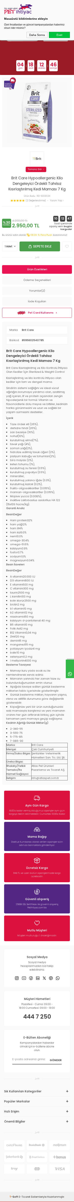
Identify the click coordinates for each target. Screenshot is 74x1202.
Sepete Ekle (42, 246)
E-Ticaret (24, 1197)
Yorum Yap (56, 200)
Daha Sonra (37, 35)
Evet (59, 35)
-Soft (14, 1197)
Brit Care (28, 330)
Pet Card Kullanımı (40, 313)
